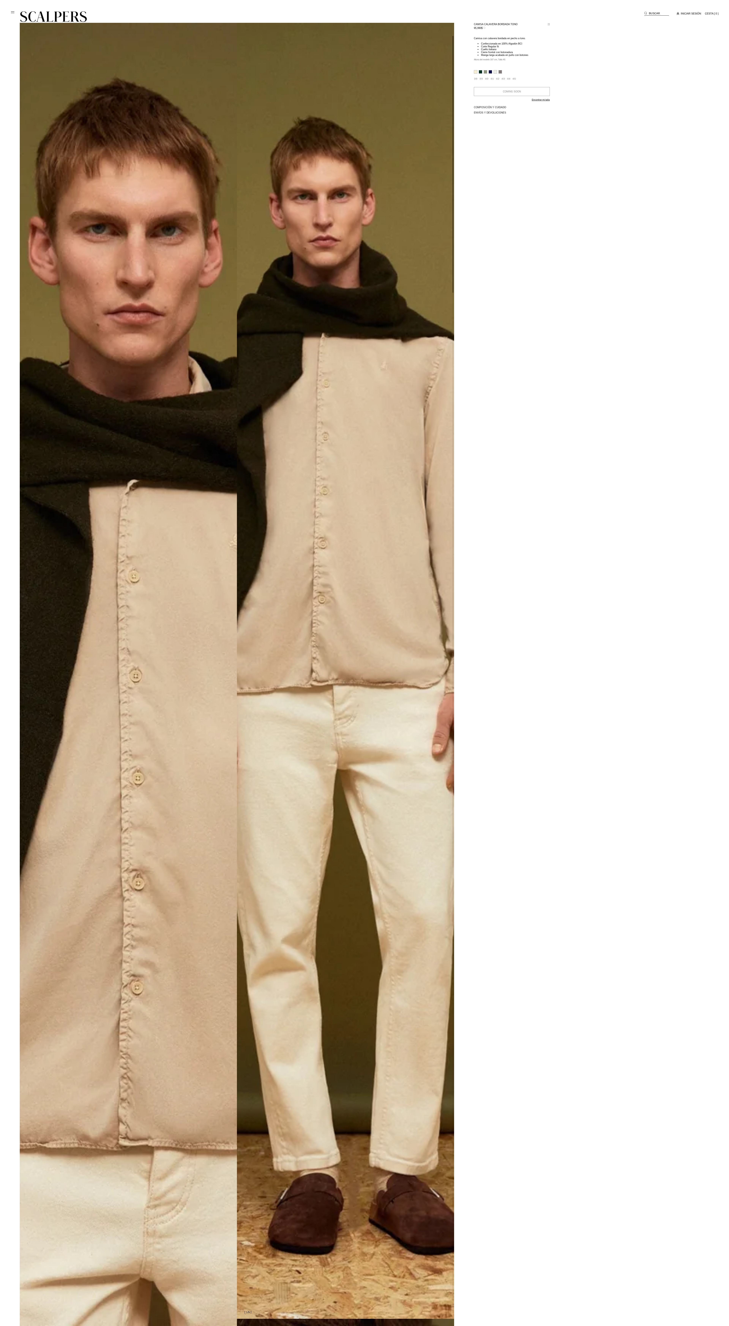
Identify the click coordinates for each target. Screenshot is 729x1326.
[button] (13, 13)
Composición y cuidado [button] (490, 107)
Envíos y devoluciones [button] (490, 112)
